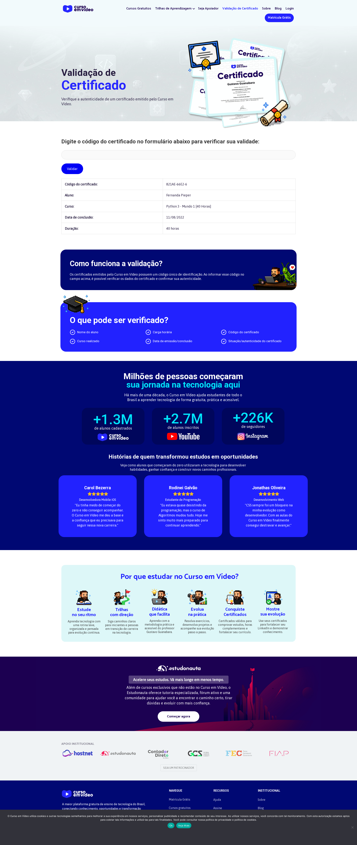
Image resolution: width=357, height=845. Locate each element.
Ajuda (217, 799)
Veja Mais (183, 825)
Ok (171, 825)
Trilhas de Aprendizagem (173, 8)
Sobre (266, 8)
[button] (194, 9)
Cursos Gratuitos (138, 8)
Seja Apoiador (208, 8)
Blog (278, 8)
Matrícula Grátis (279, 17)
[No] (352, 827)
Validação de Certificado (240, 8)
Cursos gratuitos (180, 807)
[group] (113, 424)
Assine (217, 808)
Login (289, 8)
